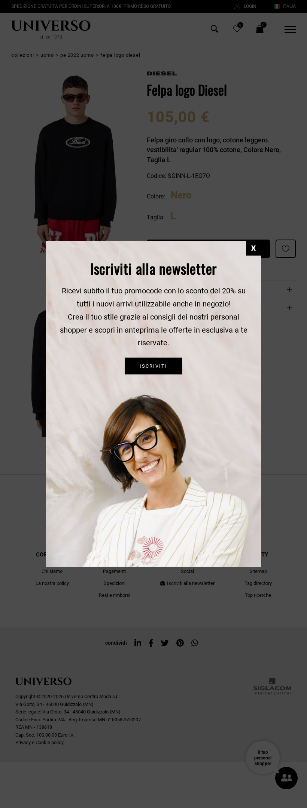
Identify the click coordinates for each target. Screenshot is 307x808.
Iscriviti (153, 366)
